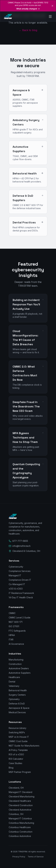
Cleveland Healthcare (20, 801)
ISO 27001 (14, 626)
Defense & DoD (17, 703)
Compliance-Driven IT (20, 580)
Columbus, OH (16, 814)
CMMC (12, 613)
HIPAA (12, 635)
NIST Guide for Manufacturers (24, 745)
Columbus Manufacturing (21, 823)
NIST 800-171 (15, 622)
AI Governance (16, 644)
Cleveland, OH (16, 787)
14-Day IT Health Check (21, 597)
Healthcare (14, 677)
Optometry (14, 699)
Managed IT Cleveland (20, 792)
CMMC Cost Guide (18, 741)
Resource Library (17, 728)
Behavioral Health (18, 690)
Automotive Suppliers (19, 672)
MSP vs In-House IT (19, 737)
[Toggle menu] (48, 16)
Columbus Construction (20, 831)
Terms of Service (36, 856)
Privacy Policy (18, 856)
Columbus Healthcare (20, 827)
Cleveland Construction (21, 805)
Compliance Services (19, 571)
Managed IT (15, 575)
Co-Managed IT (17, 584)
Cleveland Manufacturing (21, 796)
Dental (12, 681)
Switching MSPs (17, 732)
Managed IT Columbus (20, 818)
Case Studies (15, 763)
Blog (11, 767)
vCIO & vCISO (16, 588)
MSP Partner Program (20, 772)
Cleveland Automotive (20, 809)
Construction (15, 664)
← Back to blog (28, 30)
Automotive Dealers (19, 668)
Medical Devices (17, 712)
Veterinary (14, 686)
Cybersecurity (16, 566)
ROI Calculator (16, 758)
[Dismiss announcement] (52, 6)
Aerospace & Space (19, 708)
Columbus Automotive (20, 836)
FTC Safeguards (17, 630)
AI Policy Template (18, 750)
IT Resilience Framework (21, 593)
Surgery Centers (17, 694)
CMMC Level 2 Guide (19, 617)
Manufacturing (16, 659)
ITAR (11, 639)
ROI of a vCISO (16, 754)
